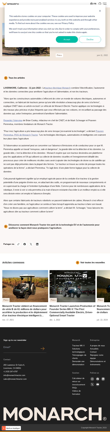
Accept (67, 39)
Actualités (94, 349)
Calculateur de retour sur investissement (78, 381)
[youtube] (98, 384)
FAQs (74, 388)
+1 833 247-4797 (10, 371)
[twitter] (92, 384)
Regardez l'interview (12, 120)
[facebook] (98, 379)
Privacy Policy (68, 23)
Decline (90, 39)
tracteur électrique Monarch (57, 88)
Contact (93, 352)
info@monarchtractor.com (14, 375)
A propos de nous (97, 346)
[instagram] (92, 379)
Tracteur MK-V (78, 346)
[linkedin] (103, 379)
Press (59, 55)
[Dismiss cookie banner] (100, 11)
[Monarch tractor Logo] (10, 3)
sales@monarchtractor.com (15, 379)
